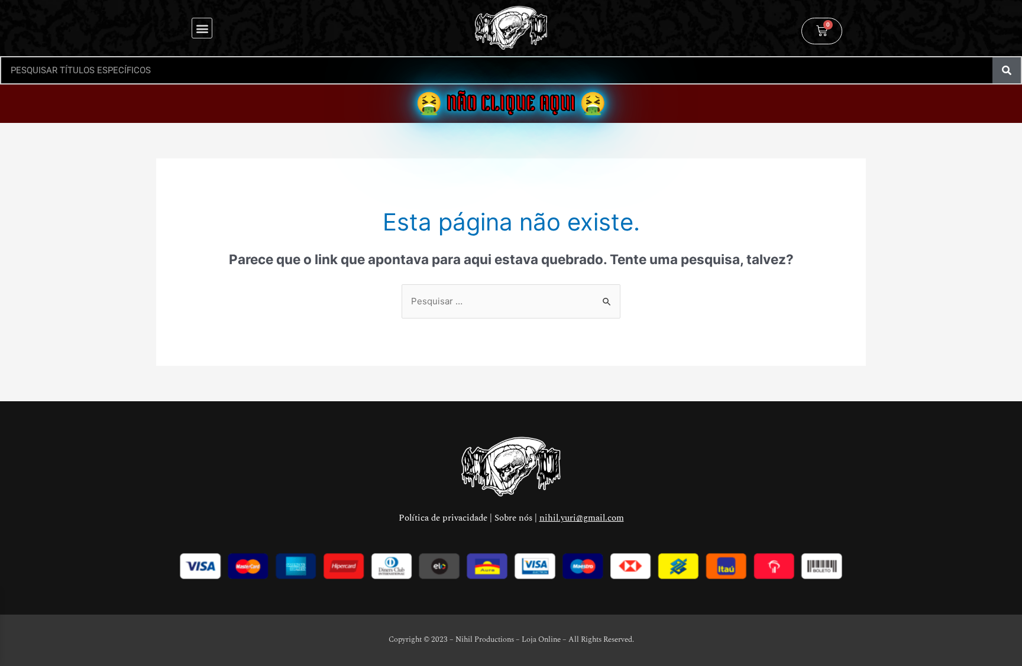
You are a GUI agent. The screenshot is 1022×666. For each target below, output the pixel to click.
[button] (202, 28)
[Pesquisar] (1006, 70)
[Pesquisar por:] (511, 301)
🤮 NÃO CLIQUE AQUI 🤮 (511, 104)
